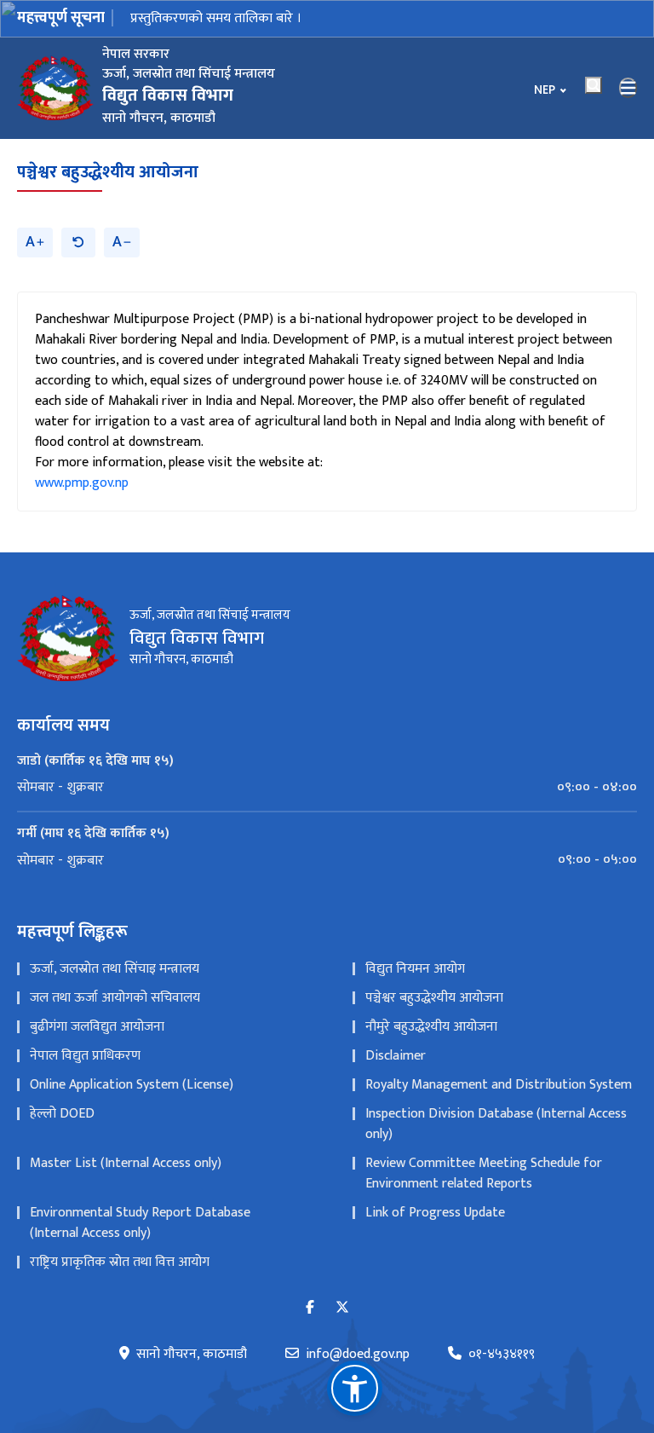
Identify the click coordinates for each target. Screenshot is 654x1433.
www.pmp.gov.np (82, 482)
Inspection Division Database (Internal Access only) (496, 1124)
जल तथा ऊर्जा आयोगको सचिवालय (115, 997)
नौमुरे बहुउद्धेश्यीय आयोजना (431, 1026)
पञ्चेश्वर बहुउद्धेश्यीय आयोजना (107, 172)
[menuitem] (327, 787)
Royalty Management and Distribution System (498, 1084)
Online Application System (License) (131, 1084)
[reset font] (78, 242)
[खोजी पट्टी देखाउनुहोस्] (593, 85)
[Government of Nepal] (55, 87)
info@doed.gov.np (358, 1354)
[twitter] (342, 1308)
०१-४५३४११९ (501, 1354)
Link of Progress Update (435, 1212)
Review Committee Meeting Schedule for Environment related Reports (483, 1173)
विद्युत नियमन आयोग (415, 968)
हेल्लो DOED (62, 1113)
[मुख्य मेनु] (628, 88)
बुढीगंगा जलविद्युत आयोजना (97, 1026)
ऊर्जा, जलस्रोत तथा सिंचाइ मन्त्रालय (114, 968)
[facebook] (310, 1308)
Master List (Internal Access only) (125, 1163)
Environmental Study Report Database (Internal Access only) (140, 1223)
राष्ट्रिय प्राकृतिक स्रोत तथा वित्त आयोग (119, 1262)
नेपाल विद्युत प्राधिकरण (85, 1055)
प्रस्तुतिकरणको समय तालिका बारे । (215, 18)
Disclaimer (395, 1055)
